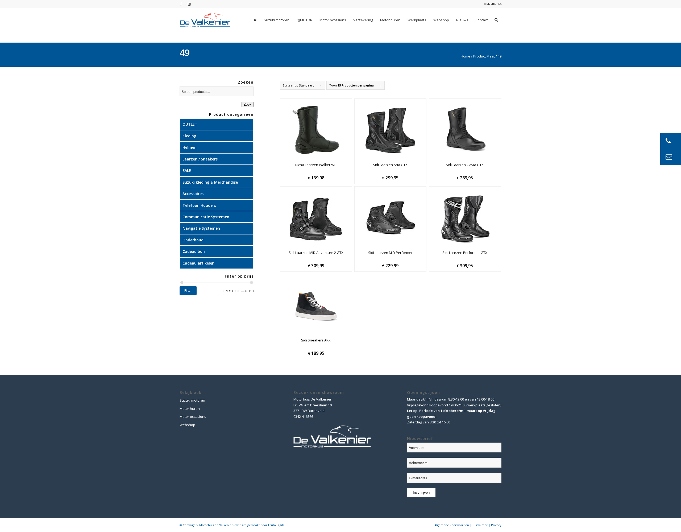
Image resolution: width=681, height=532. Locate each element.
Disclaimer (480, 525)
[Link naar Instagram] (189, 4)
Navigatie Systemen (201, 228)
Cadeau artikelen (198, 263)
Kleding (189, 135)
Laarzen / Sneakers (200, 159)
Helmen (189, 147)
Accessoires (193, 193)
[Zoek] (496, 20)
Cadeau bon (193, 251)
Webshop (187, 424)
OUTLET (189, 124)
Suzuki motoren (192, 400)
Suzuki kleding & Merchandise (210, 182)
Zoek (247, 104)
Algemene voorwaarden (451, 525)
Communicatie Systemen (205, 216)
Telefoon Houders (199, 205)
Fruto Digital (276, 525)
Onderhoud (193, 239)
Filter (188, 290)
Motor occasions (193, 416)
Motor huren (190, 408)
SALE (186, 170)
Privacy (496, 525)
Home (465, 56)
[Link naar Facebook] (181, 4)
